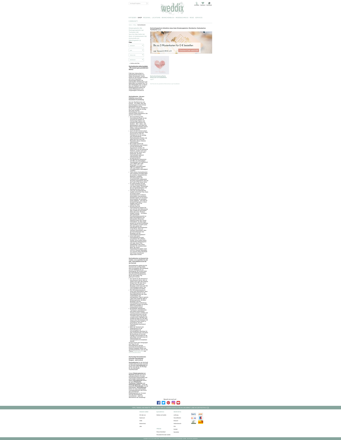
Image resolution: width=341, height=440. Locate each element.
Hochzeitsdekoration (135, 352)
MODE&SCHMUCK (182, 17)
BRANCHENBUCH (168, 17)
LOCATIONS (156, 17)
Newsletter (176, 432)
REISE (192, 17)
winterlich (132, 45)
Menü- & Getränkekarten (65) (138, 36)
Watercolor (132, 55)
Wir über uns (142, 415)
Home (130, 25)
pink (131, 50)
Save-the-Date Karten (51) (137, 34)
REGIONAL (147, 17)
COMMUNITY (133, 21)
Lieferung (176, 415)
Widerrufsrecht (177, 423)
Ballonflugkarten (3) (135, 40)
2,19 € (152, 79)
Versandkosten (177, 418)
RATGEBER (132, 17)
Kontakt (175, 429)
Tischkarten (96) (134, 32)
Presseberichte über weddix (163, 434)
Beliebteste (133, 59)
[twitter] (163, 403)
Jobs (140, 426)
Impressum (142, 418)
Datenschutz (142, 423)
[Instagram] (173, 403)
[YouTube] (178, 403)
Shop (134, 25)
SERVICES (198, 17)
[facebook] (158, 403)
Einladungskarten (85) (135, 28)
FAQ (175, 426)
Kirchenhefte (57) (134, 38)
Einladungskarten (138, 351)
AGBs (140, 420)
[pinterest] (168, 403)
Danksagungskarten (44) (136, 30)
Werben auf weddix (161, 415)
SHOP (140, 17)
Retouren (176, 420)
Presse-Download (161, 432)
